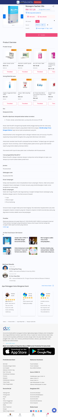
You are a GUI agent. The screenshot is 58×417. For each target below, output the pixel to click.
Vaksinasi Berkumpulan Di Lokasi (38, 384)
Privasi (4, 396)
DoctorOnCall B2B (34, 396)
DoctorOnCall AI (34, 399)
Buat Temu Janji (7, 372)
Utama (4, 321)
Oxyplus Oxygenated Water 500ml (9, 93)
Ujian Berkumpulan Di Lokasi (37, 382)
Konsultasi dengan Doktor (9, 366)
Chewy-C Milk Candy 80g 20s (24, 93)
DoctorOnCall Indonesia (36, 401)
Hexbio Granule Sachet (8, 63)
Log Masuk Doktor (7, 403)
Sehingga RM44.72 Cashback (44, 9)
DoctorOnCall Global (35, 392)
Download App (37, 2)
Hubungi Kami (6, 392)
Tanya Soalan (6, 382)
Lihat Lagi (6, 227)
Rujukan (20, 415)
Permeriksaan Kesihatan (9, 374)
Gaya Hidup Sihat (20, 321)
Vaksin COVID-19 (34, 378)
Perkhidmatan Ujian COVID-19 (37, 376)
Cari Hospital (6, 368)
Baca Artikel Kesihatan (35, 368)
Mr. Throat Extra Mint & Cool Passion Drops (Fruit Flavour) (39, 94)
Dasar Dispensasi (7, 407)
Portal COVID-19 (34, 380)
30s (37, 21)
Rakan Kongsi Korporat (8, 411)
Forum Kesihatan (34, 366)
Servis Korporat (34, 403)
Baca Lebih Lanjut (10, 343)
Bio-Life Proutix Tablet (38, 63)
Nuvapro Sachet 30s (31, 321)
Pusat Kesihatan (34, 364)
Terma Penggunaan (8, 401)
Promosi (5, 376)
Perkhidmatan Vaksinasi (8, 380)
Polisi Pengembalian (8, 384)
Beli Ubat (33, 415)
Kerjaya (5, 409)
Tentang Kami (6, 394)
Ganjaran (5, 378)
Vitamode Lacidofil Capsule (24, 63)
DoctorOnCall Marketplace (36, 394)
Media (4, 405)
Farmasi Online (11, 321)
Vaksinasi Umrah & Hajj (8, 370)
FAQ (4, 399)
